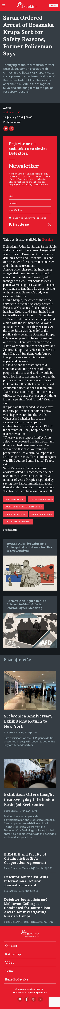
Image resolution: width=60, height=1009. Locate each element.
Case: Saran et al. (15, 499)
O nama (11, 946)
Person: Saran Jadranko (18, 522)
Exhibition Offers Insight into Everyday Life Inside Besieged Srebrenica (29, 799)
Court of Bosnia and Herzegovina (23, 507)
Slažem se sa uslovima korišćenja (29, 218)
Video (53, 5)
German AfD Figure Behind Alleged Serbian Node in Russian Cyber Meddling (26, 604)
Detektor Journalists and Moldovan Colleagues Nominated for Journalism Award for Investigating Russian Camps (27, 907)
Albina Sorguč (11, 112)
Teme (9, 971)
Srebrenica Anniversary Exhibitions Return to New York (28, 721)
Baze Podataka (16, 979)
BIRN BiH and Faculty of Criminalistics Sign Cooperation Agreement (25, 858)
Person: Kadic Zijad (15, 514)
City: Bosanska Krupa (41, 499)
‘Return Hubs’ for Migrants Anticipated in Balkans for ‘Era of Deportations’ (29, 547)
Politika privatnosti (38, 992)
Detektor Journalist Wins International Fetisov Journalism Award (26, 881)
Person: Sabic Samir (41, 514)
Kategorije (13, 954)
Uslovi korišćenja (21, 992)
